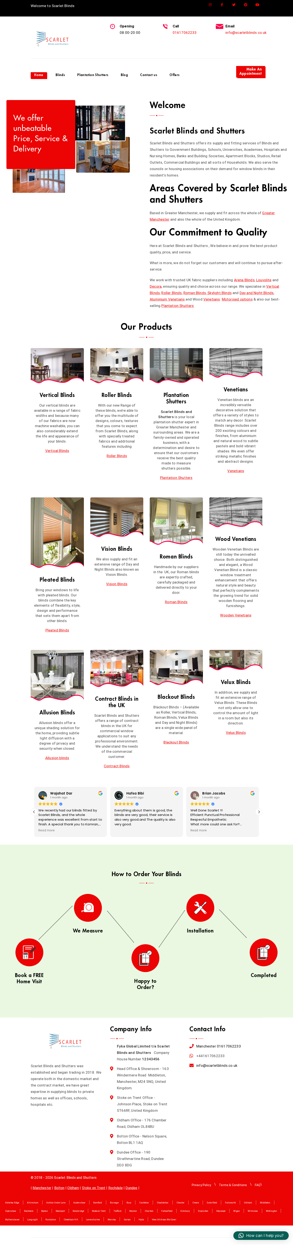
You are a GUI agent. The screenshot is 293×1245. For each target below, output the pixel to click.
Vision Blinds (116, 549)
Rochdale (115, 1188)
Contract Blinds (117, 766)
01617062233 (185, 32)
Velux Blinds (236, 682)
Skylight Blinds (219, 293)
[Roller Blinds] (116, 366)
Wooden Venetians (235, 615)
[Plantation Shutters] (176, 366)
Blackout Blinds (176, 697)
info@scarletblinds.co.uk (245, 32)
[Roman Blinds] (176, 521)
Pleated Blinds (57, 579)
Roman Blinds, (195, 293)
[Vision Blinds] (116, 517)
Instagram (210, 5)
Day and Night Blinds (256, 293)
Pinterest (246, 5)
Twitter (234, 5)
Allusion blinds (57, 758)
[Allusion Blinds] (57, 675)
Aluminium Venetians (167, 299)
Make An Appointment (250, 71)
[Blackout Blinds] (176, 667)
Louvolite (264, 280)
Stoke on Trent (93, 1188)
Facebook (222, 5)
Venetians (211, 299)
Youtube (257, 5)
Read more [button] (46, 830)
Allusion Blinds (57, 712)
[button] (259, 812)
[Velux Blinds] (235, 660)
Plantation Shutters (177, 306)
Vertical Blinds (57, 395)
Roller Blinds (171, 293)
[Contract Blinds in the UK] (116, 668)
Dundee (131, 1188)
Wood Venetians (235, 539)
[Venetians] (235, 363)
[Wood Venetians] (235, 512)
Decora (156, 286)
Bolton (59, 1188)
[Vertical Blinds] (57, 366)
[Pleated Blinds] (57, 532)
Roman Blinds (176, 556)
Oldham (73, 1188)
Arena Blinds (244, 280)
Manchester (206, 1046)
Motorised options (237, 299)
